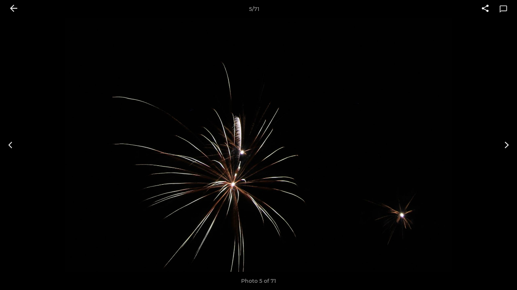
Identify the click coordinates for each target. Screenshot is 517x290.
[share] (485, 9)
